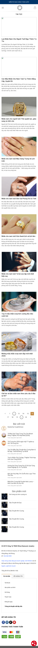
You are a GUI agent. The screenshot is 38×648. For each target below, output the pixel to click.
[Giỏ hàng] (34, 7)
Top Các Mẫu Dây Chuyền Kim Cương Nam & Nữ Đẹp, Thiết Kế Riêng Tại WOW (22, 450)
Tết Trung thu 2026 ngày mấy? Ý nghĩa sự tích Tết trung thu (21, 442)
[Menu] (3, 7)
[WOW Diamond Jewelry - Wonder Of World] (19, 7)
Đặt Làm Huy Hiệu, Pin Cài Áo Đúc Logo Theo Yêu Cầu (22, 474)
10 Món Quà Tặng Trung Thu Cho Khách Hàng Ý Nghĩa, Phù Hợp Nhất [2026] (20, 434)
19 (17, 417)
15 (28, 414)
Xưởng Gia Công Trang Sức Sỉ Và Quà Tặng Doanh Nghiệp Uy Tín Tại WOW (21, 466)
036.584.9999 (7, 556)
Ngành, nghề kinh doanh (9, 566)
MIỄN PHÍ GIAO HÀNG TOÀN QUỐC (19, 2)
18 (12, 417)
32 (26, 417)
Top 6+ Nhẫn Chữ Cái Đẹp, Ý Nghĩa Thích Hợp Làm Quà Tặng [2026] (22, 458)
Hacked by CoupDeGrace (15, 427)
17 (8, 417)
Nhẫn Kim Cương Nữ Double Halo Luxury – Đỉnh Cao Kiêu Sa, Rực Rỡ (21, 482)
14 (23, 414)
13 (19, 414)
